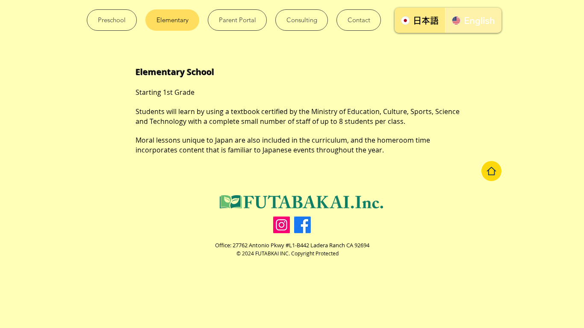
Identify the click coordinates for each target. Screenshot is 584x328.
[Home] (491, 171)
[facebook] (302, 225)
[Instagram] (281, 225)
